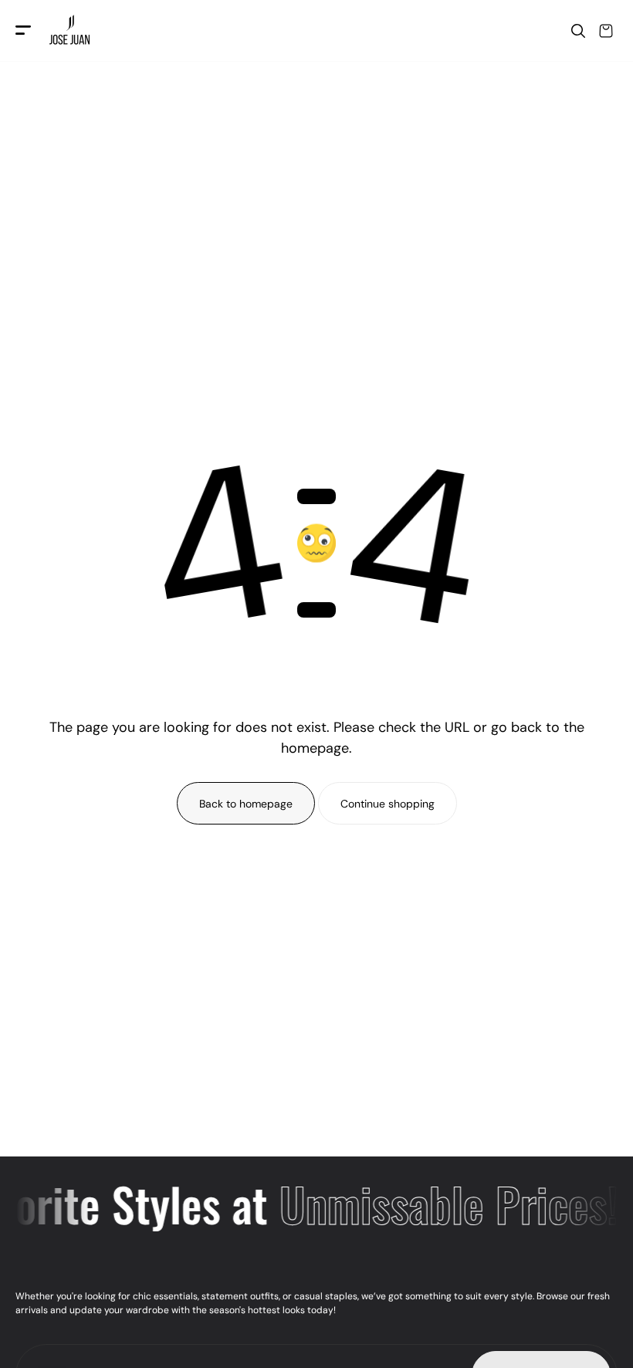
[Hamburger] (23, 31)
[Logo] (71, 31)
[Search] (578, 30)
